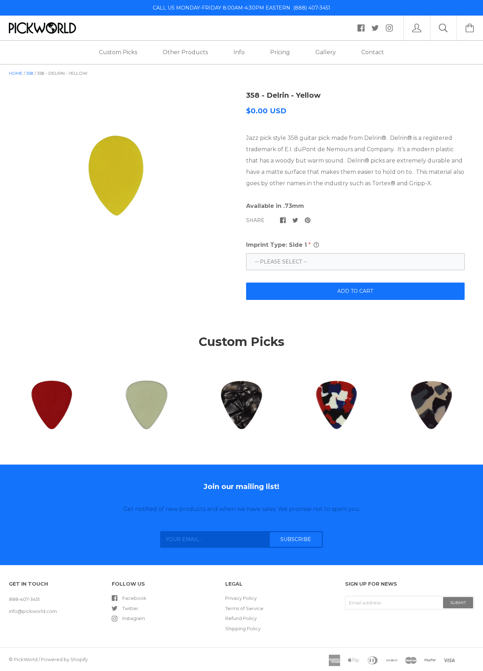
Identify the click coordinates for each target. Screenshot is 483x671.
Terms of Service (244, 608)
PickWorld (25, 659)
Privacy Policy (241, 598)
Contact (372, 52)
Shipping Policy (243, 628)
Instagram (133, 618)
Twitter (130, 608)
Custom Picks (118, 52)
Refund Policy (241, 618)
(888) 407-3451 (310, 8)
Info (239, 52)
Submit (458, 602)
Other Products (185, 52)
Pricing (280, 52)
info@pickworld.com (33, 611)
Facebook (134, 598)
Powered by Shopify (64, 659)
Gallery (325, 52)
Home (16, 73)
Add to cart (355, 291)
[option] (116, 176)
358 (30, 73)
